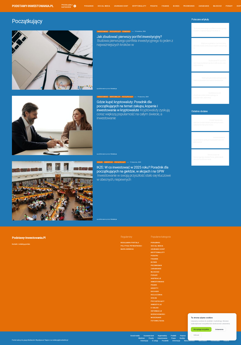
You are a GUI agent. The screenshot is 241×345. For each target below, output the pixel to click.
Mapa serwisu (127, 249)
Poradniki (126, 31)
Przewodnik (156, 265)
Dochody (155, 291)
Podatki (154, 256)
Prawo (154, 285)
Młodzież (155, 272)
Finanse (154, 259)
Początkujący (115, 31)
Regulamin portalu (130, 243)
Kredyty (154, 288)
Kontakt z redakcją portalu (21, 244)
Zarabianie (156, 269)
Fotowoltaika (157, 321)
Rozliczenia (156, 295)
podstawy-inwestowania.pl (32, 6)
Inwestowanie (102, 31)
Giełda (99, 162)
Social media (157, 246)
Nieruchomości (158, 314)
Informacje (156, 311)
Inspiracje (156, 278)
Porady (154, 275)
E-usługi (155, 308)
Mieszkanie (156, 317)
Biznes (154, 262)
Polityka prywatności (131, 246)
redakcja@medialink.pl (60, 340)
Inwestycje (108, 162)
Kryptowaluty (115, 96)
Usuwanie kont (158, 249)
